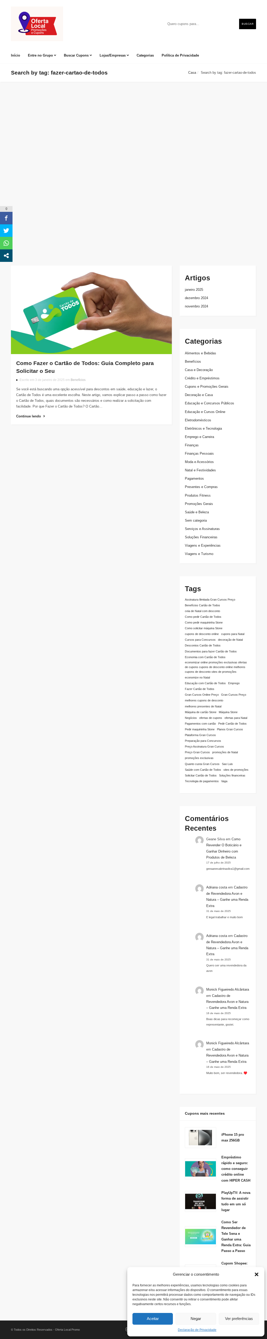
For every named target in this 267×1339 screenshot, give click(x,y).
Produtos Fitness (198, 495)
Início (15, 55)
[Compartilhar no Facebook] (6, 218)
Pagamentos (194, 478)
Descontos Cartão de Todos (203, 645)
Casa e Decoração (199, 370)
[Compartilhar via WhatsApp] (6, 243)
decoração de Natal (230, 639)
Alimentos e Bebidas (200, 353)
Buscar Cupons (77, 55)
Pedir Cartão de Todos (232, 723)
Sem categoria (196, 520)
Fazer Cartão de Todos (199, 688)
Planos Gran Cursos (230, 729)
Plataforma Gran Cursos (200, 735)
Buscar (247, 23)
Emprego (234, 683)
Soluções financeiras (232, 775)
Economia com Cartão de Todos (205, 657)
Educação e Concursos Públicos (209, 403)
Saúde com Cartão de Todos (203, 769)
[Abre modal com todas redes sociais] (6, 255)
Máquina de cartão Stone (200, 712)
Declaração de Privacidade (197, 1330)
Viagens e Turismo (199, 554)
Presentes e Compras (201, 487)
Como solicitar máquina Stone (203, 628)
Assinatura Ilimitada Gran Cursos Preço (210, 599)
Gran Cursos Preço (233, 694)
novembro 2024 (196, 306)
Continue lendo (29, 416)
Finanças (192, 445)
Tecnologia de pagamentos (202, 781)
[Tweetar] (6, 230)
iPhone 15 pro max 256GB (232, 1137)
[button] (256, 1274)
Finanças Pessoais (199, 453)
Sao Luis (227, 764)
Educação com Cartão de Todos (205, 683)
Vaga (224, 781)
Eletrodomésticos (198, 420)
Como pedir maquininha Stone (204, 622)
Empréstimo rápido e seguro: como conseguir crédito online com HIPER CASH (235, 1168)
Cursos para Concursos (200, 639)
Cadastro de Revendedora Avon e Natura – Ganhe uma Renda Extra (227, 1002)
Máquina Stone (228, 712)
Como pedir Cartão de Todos (203, 616)
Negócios (191, 717)
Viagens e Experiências (203, 545)
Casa (192, 73)
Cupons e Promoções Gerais (206, 386)
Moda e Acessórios (199, 462)
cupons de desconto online (202, 633)
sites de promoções (235, 769)
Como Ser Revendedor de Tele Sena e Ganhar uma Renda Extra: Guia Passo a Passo (236, 1236)
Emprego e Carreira (199, 437)
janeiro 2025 (194, 290)
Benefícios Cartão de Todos (202, 605)
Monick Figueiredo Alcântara (227, 989)
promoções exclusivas (199, 758)
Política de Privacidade (180, 55)
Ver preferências (239, 1318)
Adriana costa (216, 887)
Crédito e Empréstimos (202, 378)
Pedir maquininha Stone (200, 729)
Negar (196, 1318)
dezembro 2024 (196, 298)
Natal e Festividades (200, 470)
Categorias (145, 55)
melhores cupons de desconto (204, 700)
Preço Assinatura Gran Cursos (204, 746)
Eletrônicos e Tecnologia (203, 428)
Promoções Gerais (199, 504)
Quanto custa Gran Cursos (202, 764)
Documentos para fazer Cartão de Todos (211, 651)
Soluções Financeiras (201, 537)
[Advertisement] (133, 202)
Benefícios (78, 379)
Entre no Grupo (41, 55)
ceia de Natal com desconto (202, 611)
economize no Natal (197, 677)
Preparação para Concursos (203, 740)
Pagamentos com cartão (200, 723)
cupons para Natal (232, 633)
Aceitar (153, 1318)
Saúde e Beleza (197, 512)
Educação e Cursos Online (205, 412)
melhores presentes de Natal (203, 706)
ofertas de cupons (210, 717)
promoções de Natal (225, 752)
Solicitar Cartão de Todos (201, 775)
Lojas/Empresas (113, 55)
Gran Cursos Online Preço (202, 694)
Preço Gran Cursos (197, 752)
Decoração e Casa (199, 395)
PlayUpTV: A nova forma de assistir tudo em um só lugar (235, 1201)
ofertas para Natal (235, 717)
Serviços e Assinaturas (202, 529)
